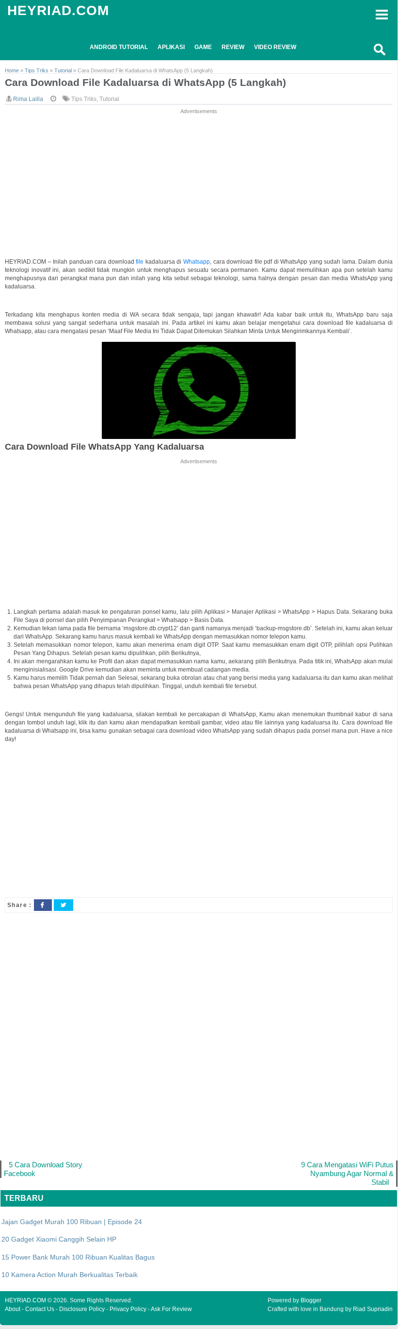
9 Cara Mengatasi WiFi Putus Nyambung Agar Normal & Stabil (347, 1173)
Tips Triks (83, 99)
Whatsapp (196, 261)
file (140, 261)
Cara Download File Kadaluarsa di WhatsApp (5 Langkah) (145, 82)
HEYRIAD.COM (58, 10)
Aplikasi (171, 47)
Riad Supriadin (373, 1309)
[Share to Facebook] (42, 905)
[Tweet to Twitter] (63, 905)
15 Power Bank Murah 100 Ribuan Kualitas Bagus (78, 1257)
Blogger (311, 1300)
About (12, 1309)
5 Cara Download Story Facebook (43, 1169)
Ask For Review (171, 1309)
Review (233, 47)
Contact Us (39, 1309)
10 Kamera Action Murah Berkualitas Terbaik (69, 1275)
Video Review (275, 47)
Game (203, 47)
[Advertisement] (199, 184)
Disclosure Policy (82, 1309)
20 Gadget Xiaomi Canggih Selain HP (58, 1239)
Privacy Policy (128, 1309)
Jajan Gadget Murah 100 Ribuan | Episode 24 (71, 1222)
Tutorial (109, 99)
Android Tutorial (119, 47)
